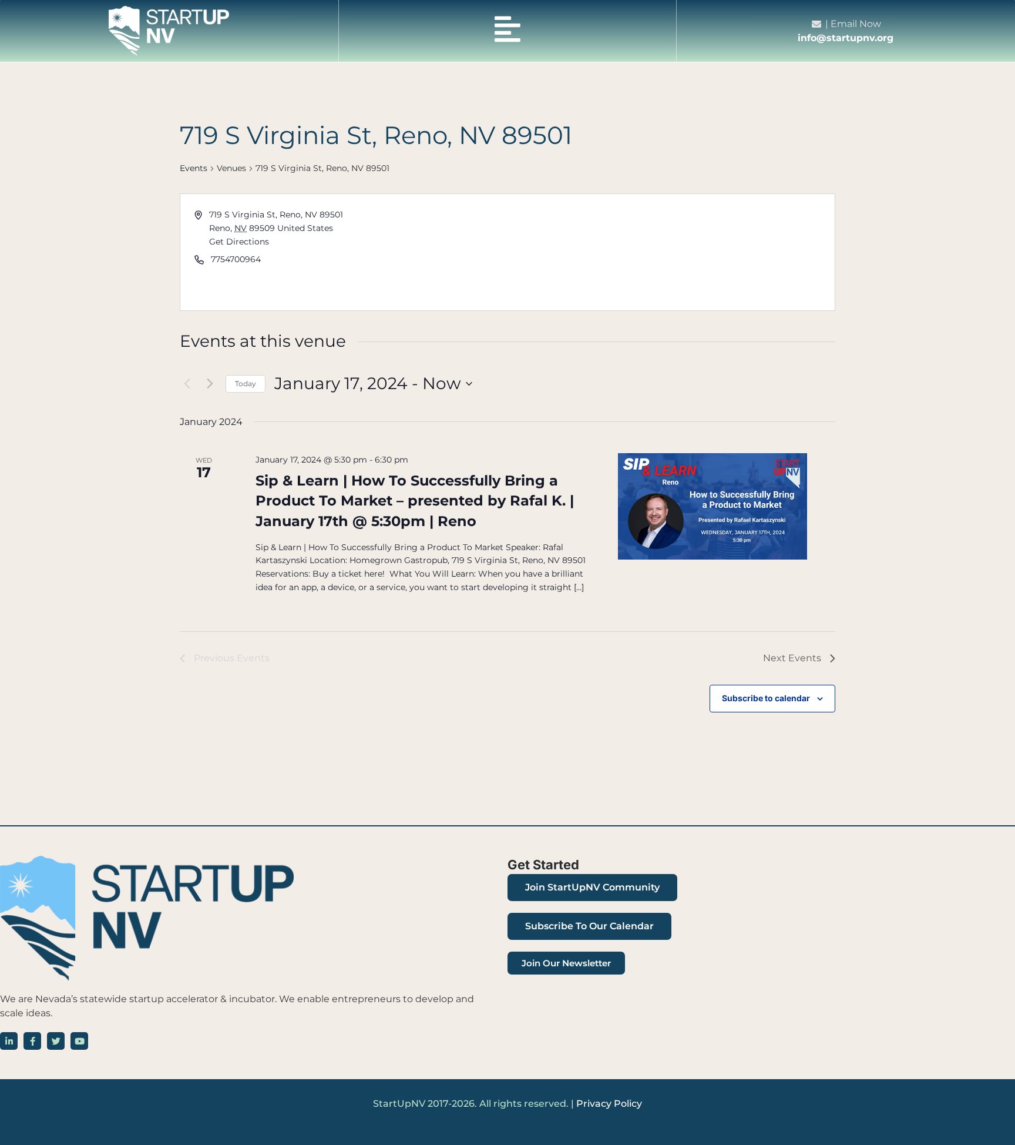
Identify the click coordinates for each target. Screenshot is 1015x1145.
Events (193, 168)
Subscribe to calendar (766, 698)
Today (245, 383)
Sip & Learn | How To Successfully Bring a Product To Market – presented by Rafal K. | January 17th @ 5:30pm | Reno (415, 500)
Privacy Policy (609, 1103)
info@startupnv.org (845, 37)
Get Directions (239, 241)
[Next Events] (210, 384)
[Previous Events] (187, 384)
